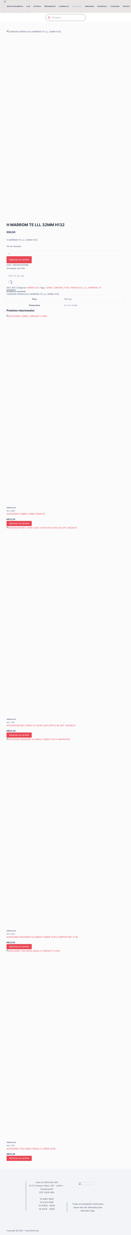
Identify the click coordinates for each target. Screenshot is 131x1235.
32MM (49, 287)
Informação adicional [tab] (16, 291)
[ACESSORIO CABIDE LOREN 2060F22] (65, 410)
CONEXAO (58, 287)
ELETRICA (37, 6)
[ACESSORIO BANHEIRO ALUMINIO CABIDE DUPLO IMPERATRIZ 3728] (65, 834)
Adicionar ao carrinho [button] (19, 523)
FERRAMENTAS (50, 6)
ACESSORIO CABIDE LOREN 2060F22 (26, 514)
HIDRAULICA (77, 6)
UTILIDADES (114, 6)
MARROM (92, 287)
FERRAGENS (89, 6)
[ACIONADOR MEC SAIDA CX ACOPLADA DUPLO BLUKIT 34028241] (65, 622)
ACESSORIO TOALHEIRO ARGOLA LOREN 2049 (31, 1148)
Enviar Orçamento (15, 6)
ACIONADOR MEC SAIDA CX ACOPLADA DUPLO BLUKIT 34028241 (41, 725)
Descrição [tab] (11, 290)
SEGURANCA (102, 6)
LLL (85, 287)
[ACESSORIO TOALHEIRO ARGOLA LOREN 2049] (65, 1045)
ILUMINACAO (64, 6)
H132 (66, 287)
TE (100, 287)
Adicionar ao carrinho (19, 259)
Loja (28, 6)
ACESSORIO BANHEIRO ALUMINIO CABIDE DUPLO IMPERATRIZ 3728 (42, 937)
